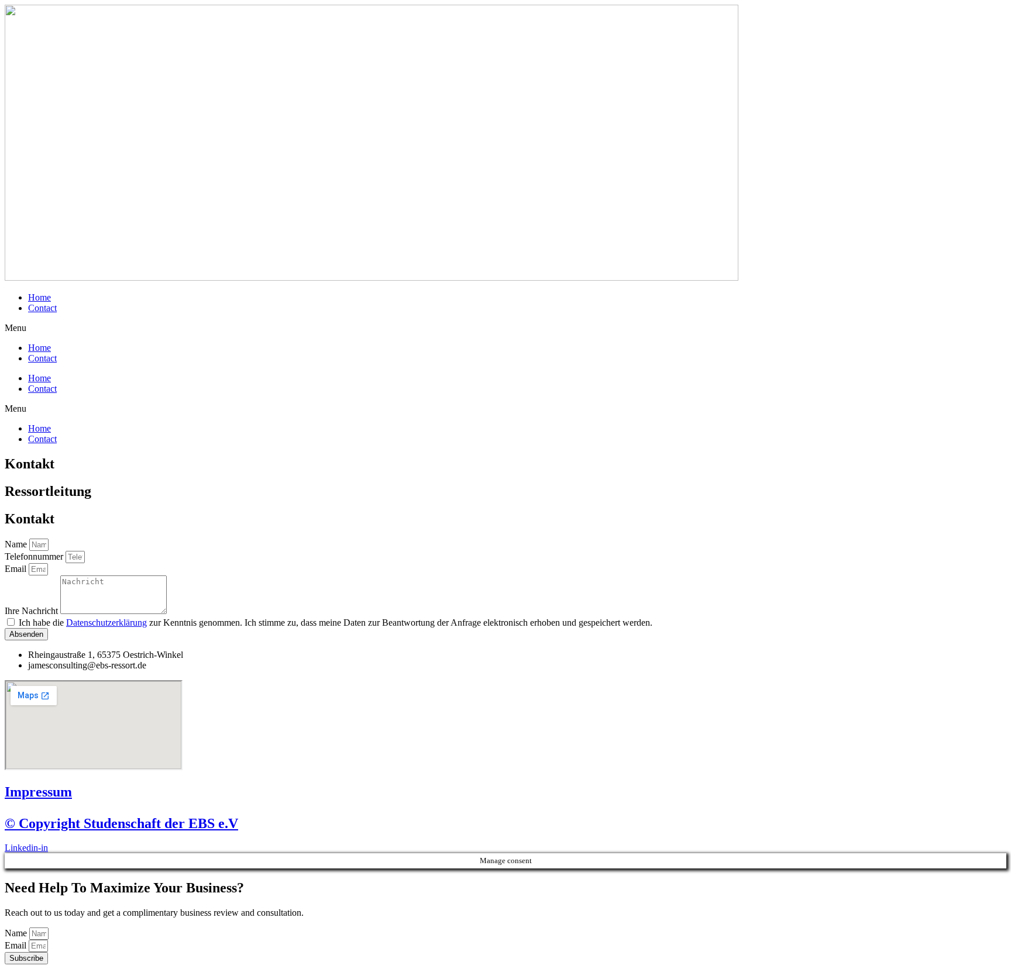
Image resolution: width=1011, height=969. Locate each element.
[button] (505, 328)
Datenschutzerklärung (106, 622)
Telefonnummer (35, 556)
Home (39, 297)
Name (17, 544)
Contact (42, 308)
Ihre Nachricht (32, 611)
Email (17, 569)
